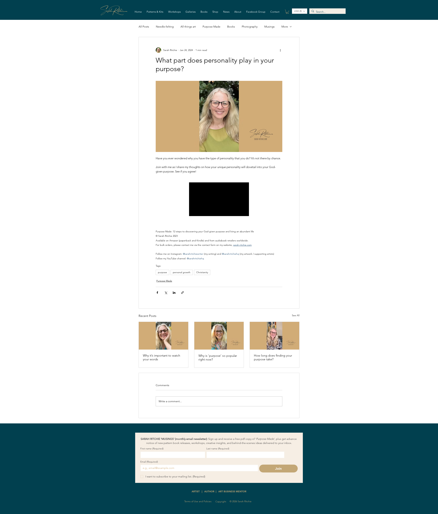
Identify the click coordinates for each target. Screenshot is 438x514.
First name (152, 448)
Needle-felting (165, 26)
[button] (155, 11)
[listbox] (299, 11)
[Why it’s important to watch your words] (163, 336)
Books (231, 26)
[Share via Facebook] (157, 292)
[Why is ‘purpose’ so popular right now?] (219, 336)
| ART (219, 491)
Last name (217, 448)
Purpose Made (211, 26)
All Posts (144, 26)
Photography (249, 26)
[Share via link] (182, 292)
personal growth (181, 272)
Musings (269, 26)
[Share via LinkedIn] (174, 292)
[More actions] (280, 50)
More (284, 26)
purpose (162, 272)
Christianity (202, 272)
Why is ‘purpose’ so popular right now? (217, 357)
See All (295, 315)
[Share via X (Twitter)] (165, 292)
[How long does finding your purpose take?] (274, 336)
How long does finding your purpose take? (273, 357)
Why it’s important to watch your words (161, 357)
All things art (188, 26)
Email (149, 461)
